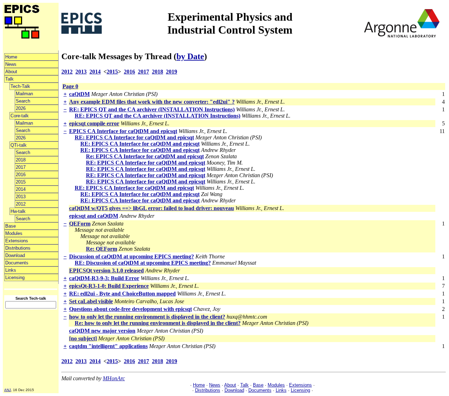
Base (10, 226)
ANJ (7, 390)
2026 (21, 108)
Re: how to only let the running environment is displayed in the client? (158, 323)
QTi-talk (19, 145)
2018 (21, 159)
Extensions (16, 240)
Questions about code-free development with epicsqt (130, 309)
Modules (13, 233)
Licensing (15, 277)
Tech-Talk (20, 86)
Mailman (24, 93)
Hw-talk (18, 211)
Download (15, 255)
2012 (21, 204)
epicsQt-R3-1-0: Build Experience (109, 286)
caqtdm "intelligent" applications (108, 346)
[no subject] (83, 338)
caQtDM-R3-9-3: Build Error (104, 278)
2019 (171, 72)
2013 (21, 196)
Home (11, 57)
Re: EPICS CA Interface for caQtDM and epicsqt (145, 156)
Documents (16, 262)
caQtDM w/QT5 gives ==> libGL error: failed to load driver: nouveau (151, 208)
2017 (21, 167)
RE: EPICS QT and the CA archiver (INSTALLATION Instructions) (152, 109)
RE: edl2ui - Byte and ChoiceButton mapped (122, 294)
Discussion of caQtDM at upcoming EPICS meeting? (131, 256)
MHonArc (114, 378)
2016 (21, 174)
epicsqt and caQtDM (93, 216)
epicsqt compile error (94, 123)
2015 (21, 182)
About (11, 71)
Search (23, 101)
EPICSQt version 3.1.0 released (106, 270)
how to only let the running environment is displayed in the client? (147, 317)
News (10, 64)
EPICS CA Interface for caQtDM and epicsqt (123, 131)
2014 (21, 189)
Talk (9, 79)
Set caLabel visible (91, 301)
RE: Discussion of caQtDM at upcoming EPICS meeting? (143, 263)
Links (10, 270)
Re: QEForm (101, 249)
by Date (190, 56)
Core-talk (20, 115)
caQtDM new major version (102, 331)
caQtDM (79, 94)
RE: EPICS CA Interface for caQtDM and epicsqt (134, 137)
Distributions (18, 248)
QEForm (80, 224)
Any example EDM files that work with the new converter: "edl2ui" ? (152, 102)
